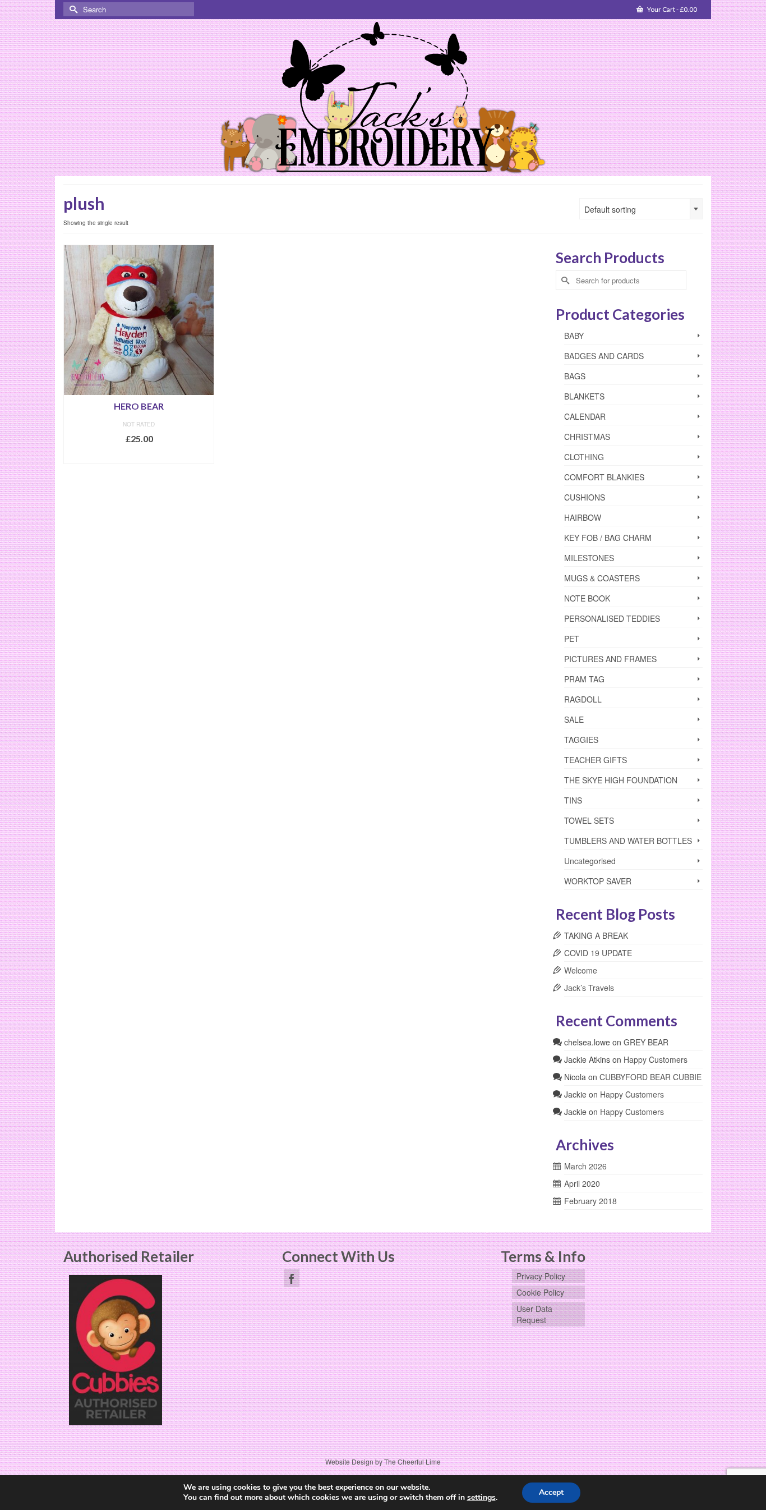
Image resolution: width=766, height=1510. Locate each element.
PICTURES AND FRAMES (610, 658)
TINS (573, 800)
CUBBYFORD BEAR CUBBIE (650, 1076)
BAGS (574, 376)
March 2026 (585, 1166)
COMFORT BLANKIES (604, 477)
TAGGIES (581, 739)
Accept (551, 1492)
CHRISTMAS (587, 436)
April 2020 (582, 1183)
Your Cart (671, 9)
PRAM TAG (584, 679)
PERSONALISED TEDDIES (612, 618)
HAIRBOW (582, 517)
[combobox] (641, 208)
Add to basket (139, 455)
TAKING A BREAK (596, 935)
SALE (574, 719)
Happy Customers (655, 1059)
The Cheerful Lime (412, 1461)
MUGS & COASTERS (602, 578)
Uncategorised (590, 860)
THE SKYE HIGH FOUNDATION (620, 780)
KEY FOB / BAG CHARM (608, 537)
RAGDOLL (583, 699)
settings (481, 1498)
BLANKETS (584, 396)
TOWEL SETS (589, 820)
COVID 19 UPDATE (598, 952)
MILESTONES (589, 557)
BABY (574, 335)
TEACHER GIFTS (595, 759)
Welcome (580, 970)
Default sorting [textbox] (610, 209)
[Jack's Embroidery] (383, 98)
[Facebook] (291, 1278)
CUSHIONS (584, 497)
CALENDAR (585, 416)
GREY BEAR (646, 1042)
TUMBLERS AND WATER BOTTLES (628, 840)
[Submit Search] (71, 9)
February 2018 (590, 1200)
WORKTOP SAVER (597, 881)
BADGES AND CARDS (604, 355)
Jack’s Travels (589, 987)
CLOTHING (584, 456)
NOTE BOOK (587, 598)
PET (571, 638)
